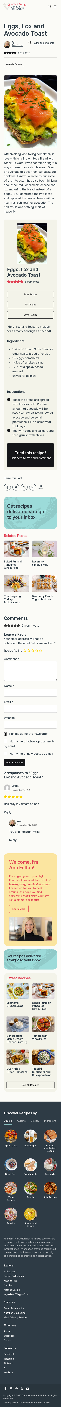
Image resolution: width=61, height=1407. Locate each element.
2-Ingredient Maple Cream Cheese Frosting (17, 1039)
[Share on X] (24, 487)
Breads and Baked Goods (50, 1148)
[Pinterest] (16, 1388)
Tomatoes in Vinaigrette (39, 1037)
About (7, 1331)
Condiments (30, 1174)
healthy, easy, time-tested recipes (29, 884)
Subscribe (9, 1335)
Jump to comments (44, 43)
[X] (22, 1388)
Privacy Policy (11, 1402)
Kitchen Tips (10, 1280)
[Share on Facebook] (7, 487)
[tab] (8, 1121)
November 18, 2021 (27, 825)
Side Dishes (50, 1197)
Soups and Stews (30, 1225)
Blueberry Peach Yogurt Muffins (42, 598)
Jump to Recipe (14, 64)
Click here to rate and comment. (30, 458)
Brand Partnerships (14, 1308)
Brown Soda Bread (37, 349)
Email (8, 702)
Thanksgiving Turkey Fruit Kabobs (12, 599)
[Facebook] (5, 1388)
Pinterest (9, 1363)
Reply (7, 812)
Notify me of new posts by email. (31, 753)
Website (9, 718)
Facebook (9, 1354)
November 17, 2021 (21, 790)
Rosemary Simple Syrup (40, 563)
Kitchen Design (12, 1289)
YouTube (8, 1372)
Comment (11, 659)
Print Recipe (30, 294)
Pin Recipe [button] (30, 304)
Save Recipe (30, 314)
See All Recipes (30, 1085)
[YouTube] (27, 1388)
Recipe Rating (13, 650)
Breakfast (10, 1174)
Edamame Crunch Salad (15, 1004)
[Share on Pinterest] (15, 487)
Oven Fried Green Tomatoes (17, 1070)
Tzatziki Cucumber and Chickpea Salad (41, 1072)
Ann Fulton (17, 45)
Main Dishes (11, 1199)
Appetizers (11, 1145)
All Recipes (9, 1271)
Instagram (9, 1358)
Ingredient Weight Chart (16, 1294)
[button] (5, 53)
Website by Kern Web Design (35, 1402)
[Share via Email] (32, 487)
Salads (30, 1197)
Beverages (30, 1145)
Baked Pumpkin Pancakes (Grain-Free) (13, 564)
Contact (8, 1340)
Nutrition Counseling (15, 1312)
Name (9, 686)
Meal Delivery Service (15, 1317)
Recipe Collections (14, 1276)
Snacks (11, 1223)
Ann (19, 821)
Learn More (18, 909)
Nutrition (8, 1285)
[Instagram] (11, 1388)
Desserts (50, 1174)
